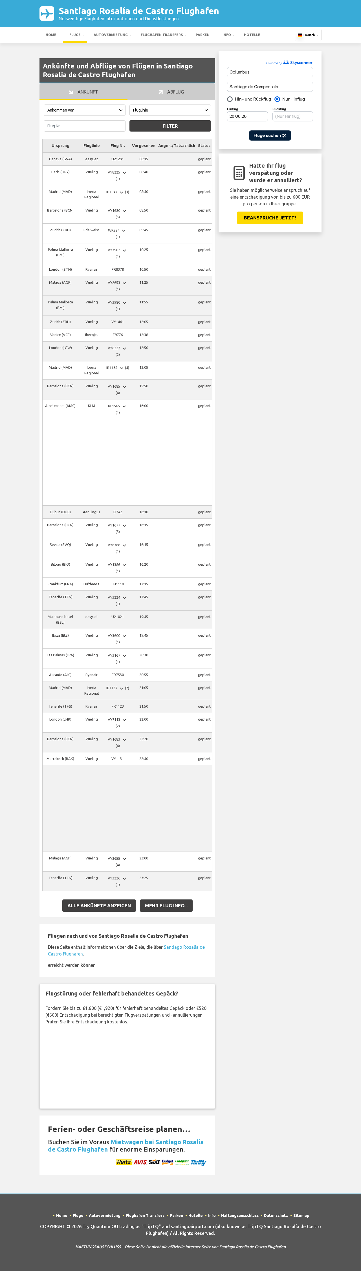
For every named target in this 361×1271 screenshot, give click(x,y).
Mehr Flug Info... (166, 905)
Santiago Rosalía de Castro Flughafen (139, 13)
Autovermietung (111, 35)
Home (51, 35)
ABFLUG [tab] (175, 91)
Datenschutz (276, 1215)
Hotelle (252, 35)
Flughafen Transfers (162, 35)
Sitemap (301, 1215)
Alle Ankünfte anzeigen (99, 905)
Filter (170, 125)
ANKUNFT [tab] (87, 91)
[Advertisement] (127, 462)
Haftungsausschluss (240, 1215)
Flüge (75, 35)
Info (227, 35)
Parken (203, 35)
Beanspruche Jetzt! (270, 217)
